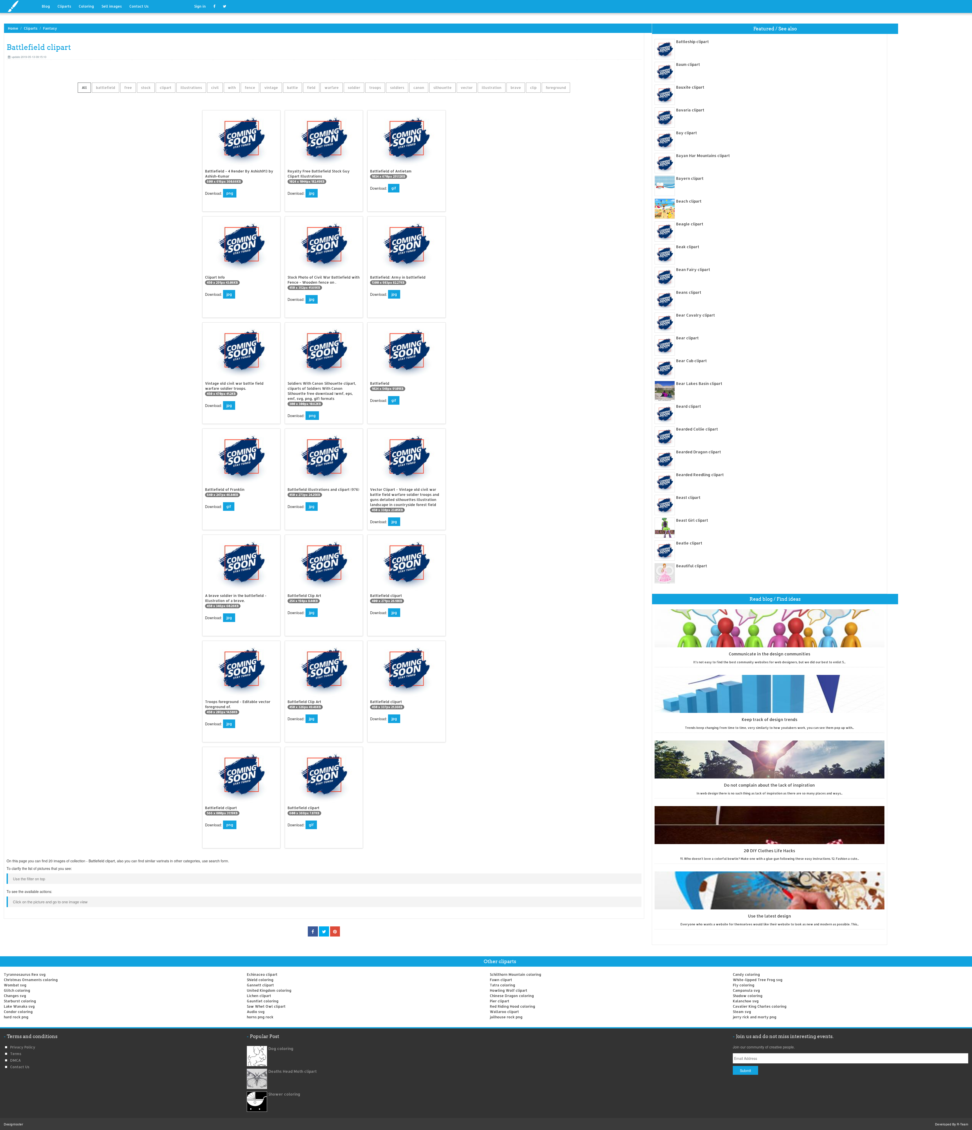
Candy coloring (746, 974)
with (232, 87)
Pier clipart (499, 1001)
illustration (491, 87)
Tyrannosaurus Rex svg (25, 974)
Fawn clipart (501, 980)
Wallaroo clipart (504, 1011)
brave (516, 87)
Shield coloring (260, 980)
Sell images (112, 6)
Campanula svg (746, 990)
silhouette (442, 87)
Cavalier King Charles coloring (759, 1006)
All (84, 87)
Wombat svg (15, 985)
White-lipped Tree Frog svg (757, 980)
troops (375, 87)
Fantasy (50, 28)
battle (292, 87)
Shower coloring (284, 1094)
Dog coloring (280, 1048)
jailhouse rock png (506, 1017)
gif (393, 188)
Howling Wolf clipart (508, 990)
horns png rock (260, 1017)
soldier (354, 87)
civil (215, 87)
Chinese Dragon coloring (512, 995)
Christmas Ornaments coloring (31, 980)
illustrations (191, 87)
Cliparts (64, 6)
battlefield (105, 87)
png (229, 193)
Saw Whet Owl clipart (266, 1006)
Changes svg (15, 995)
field (311, 87)
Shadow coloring (747, 995)
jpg (311, 193)
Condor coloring (18, 1011)
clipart (165, 87)
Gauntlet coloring (262, 1001)
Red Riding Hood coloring (512, 1006)
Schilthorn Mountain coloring (515, 974)
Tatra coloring (502, 985)
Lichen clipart (259, 995)
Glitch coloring (17, 990)
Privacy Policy (22, 1047)
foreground (556, 87)
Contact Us (139, 6)
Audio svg (256, 1011)
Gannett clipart (260, 985)
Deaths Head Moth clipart (292, 1071)
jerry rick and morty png (754, 1017)
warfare (332, 87)
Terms (15, 1053)
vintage (271, 87)
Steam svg (742, 1011)
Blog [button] (46, 6)
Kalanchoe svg (746, 1001)
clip (533, 87)
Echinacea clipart (262, 974)
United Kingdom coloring (269, 990)
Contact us (19, 1067)
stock (146, 87)
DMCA (15, 1060)
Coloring (86, 6)
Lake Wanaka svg (19, 1006)
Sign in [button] (200, 6)
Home (13, 28)
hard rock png (16, 1017)
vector (467, 87)
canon (418, 87)
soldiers (397, 87)
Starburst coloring (20, 1001)
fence (250, 87)
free (128, 87)
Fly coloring (743, 985)
